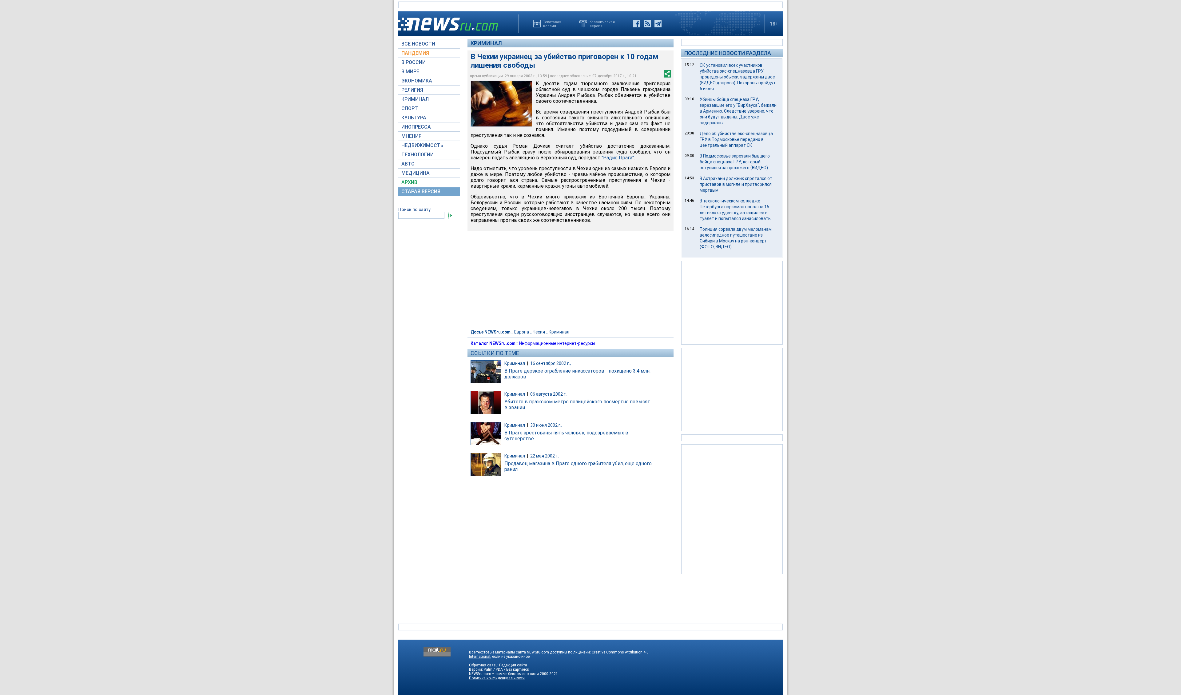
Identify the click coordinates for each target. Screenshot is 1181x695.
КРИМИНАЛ (415, 99)
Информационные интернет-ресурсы (557, 343)
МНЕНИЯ (411, 136)
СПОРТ (409, 108)
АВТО (408, 164)
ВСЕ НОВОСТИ (418, 44)
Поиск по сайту (414, 209)
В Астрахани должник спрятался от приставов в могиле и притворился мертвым (736, 184)
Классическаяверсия (602, 23)
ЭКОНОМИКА (416, 81)
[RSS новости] (647, 23)
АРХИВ (409, 182)
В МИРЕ (410, 71)
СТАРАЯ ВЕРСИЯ (420, 191)
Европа (521, 332)
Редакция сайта (513, 665)
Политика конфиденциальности (497, 678)
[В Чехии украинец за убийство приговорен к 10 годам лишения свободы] (501, 104)
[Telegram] (658, 23)
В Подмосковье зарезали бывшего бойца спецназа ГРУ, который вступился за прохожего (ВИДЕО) (735, 162)
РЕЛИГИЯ (412, 90)
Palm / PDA (493, 669)
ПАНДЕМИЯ (415, 53)
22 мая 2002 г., (544, 455)
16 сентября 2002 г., (550, 363)
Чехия (539, 332)
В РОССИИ (413, 62)
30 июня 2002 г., (546, 425)
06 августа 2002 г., (548, 394)
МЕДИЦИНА (415, 173)
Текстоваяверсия (552, 23)
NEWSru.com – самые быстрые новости (504, 674)
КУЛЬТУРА (413, 118)
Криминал (486, 43)
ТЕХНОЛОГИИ (417, 155)
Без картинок (517, 669)
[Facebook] (636, 23)
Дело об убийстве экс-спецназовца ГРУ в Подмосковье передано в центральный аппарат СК (736, 139)
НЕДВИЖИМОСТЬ (422, 145)
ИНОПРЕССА (416, 127)
